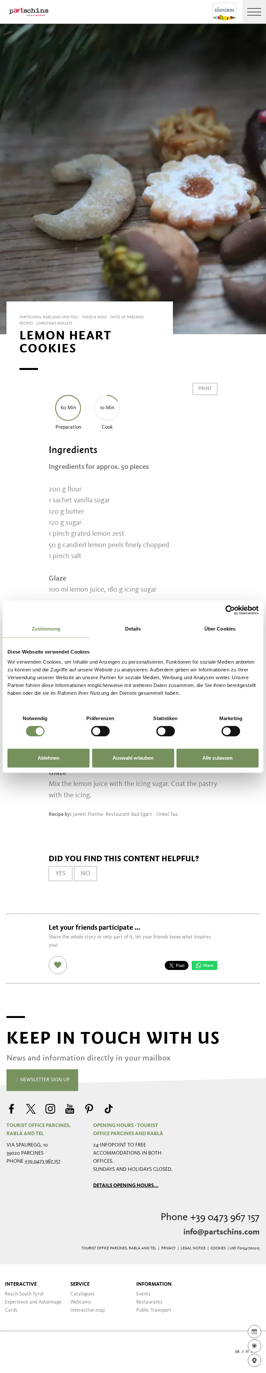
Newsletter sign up (44, 1080)
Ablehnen (48, 758)
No (85, 873)
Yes (60, 873)
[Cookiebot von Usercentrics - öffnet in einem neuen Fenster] (230, 610)
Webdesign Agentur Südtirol (14, 1352)
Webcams (80, 1302)
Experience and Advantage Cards (33, 1306)
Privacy (168, 1248)
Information (154, 1284)
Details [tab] (133, 628)
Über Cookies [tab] (220, 628)
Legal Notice (193, 1248)
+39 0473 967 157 (42, 1161)
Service (80, 1284)
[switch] (100, 731)
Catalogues (82, 1294)
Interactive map (87, 1310)
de (237, 1352)
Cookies (218, 1248)
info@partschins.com (221, 1232)
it (247, 1352)
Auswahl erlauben (133, 758)
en (257, 1352)
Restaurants (149, 1302)
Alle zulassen (217, 758)
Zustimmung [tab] (46, 628)
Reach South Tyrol (24, 1294)
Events (143, 1294)
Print (205, 388)
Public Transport (153, 1310)
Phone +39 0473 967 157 (210, 1217)
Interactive (21, 1284)
